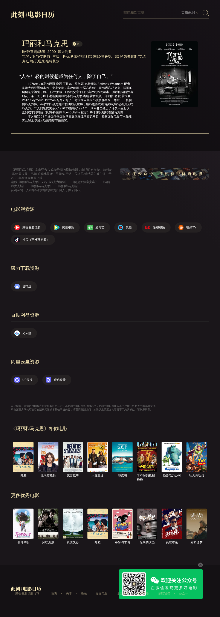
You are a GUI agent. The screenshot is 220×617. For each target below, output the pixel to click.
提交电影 (102, 593)
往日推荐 (122, 593)
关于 (69, 593)
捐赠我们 (164, 593)
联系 (84, 593)
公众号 (183, 593)
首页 (54, 593)
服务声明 (143, 593)
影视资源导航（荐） (28, 593)
